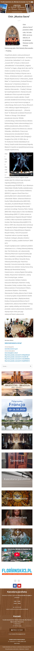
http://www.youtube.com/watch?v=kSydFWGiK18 (17, 360)
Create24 (27, 649)
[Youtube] (19, 586)
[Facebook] (15, 586)
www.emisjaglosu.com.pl (11, 352)
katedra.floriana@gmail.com (18, 634)
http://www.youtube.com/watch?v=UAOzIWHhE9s (17, 358)
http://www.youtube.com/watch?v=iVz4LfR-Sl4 (16, 356)
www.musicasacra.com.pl (13, 343)
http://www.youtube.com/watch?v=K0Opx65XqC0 (17, 355)
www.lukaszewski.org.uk (11, 348)
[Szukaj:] (17, 366)
